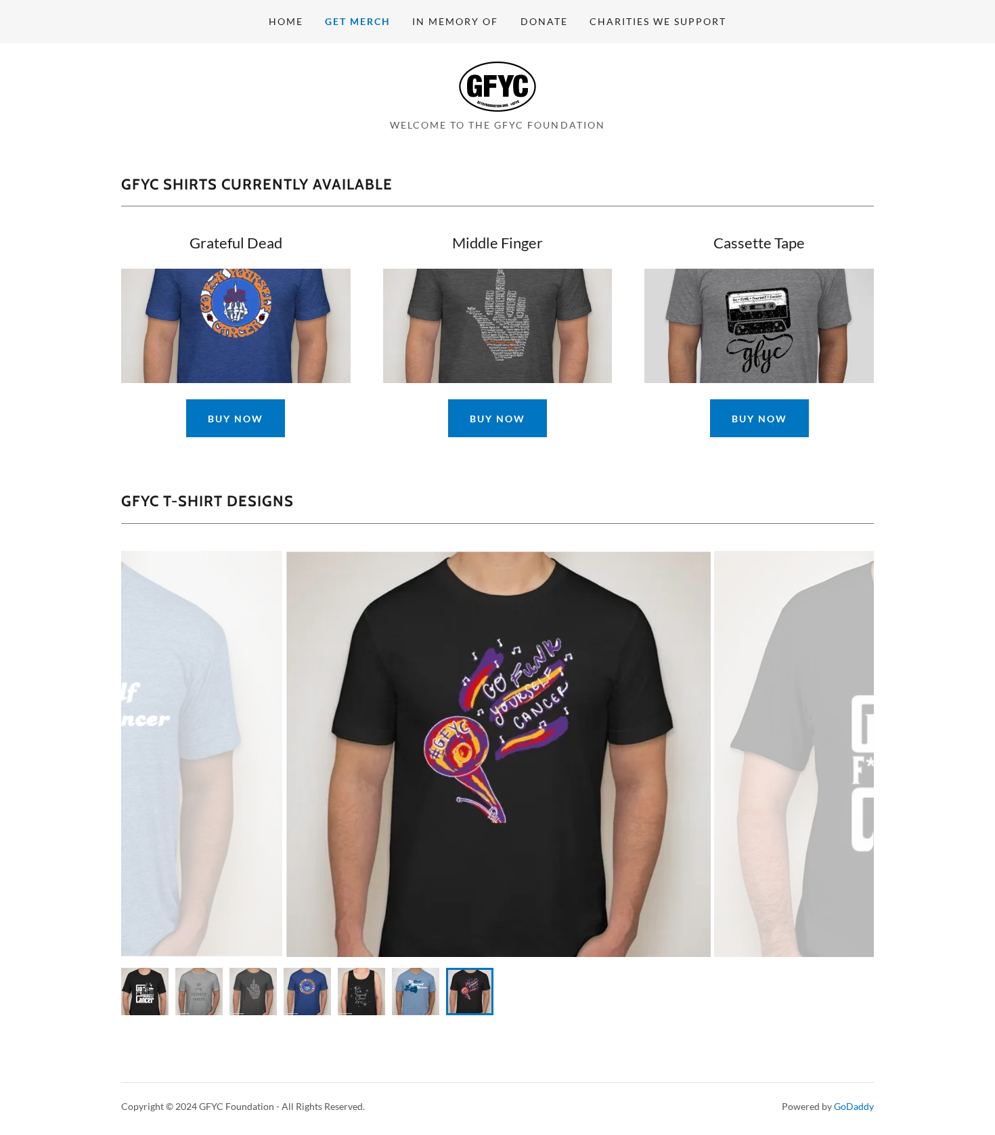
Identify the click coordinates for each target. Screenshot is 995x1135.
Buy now (759, 418)
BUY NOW (235, 418)
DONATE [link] (544, 21)
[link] (497, 85)
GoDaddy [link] (854, 1106)
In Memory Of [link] (455, 21)
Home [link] (286, 21)
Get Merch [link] (358, 21)
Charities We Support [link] (658, 21)
